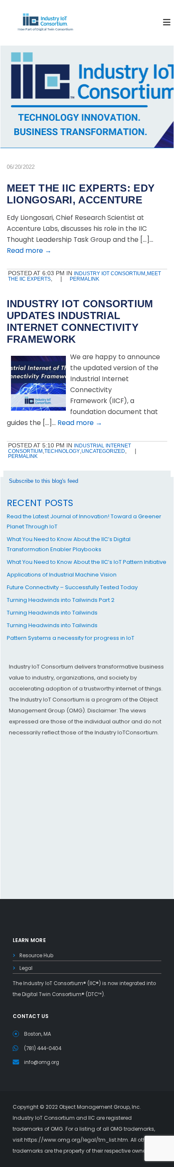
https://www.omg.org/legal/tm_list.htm (76, 1139)
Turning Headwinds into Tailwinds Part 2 (60, 600)
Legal (26, 968)
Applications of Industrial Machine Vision (62, 575)
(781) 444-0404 (42, 1048)
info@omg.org (41, 1062)
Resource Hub (36, 955)
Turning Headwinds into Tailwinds (52, 613)
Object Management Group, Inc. (100, 1106)
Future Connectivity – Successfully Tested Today (72, 587)
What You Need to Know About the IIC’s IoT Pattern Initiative (86, 562)
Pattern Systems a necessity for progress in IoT (70, 638)
